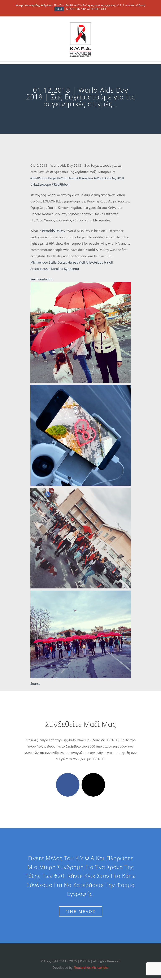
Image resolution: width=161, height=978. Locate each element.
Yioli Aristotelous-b (92, 262)
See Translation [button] (41, 279)
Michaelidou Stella (43, 262)
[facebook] (67, 785)
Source (35, 683)
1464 (59, 9)
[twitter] (93, 785)
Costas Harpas (67, 262)
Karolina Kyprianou (65, 269)
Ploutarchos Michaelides (90, 967)
